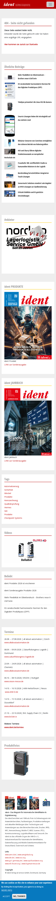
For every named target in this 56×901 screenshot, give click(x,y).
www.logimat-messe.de (31, 863)
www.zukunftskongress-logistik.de (19, 656)
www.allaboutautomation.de (16, 642)
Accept (6, 896)
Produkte (8, 496)
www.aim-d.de (10, 854)
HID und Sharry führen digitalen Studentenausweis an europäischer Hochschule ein (24, 154)
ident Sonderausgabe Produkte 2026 (20, 590)
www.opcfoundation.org (33, 860)
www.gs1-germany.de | (14, 860)
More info (6, 890)
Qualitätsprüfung (11, 504)
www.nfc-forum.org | (13, 863)
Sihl (5, 511)
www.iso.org (21, 857)
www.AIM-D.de (11, 692)
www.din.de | (10, 857)
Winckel (7, 493)
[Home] (16, 4)
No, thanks (19, 896)
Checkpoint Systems (13, 518)
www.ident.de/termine (14, 727)
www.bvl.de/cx (10, 716)
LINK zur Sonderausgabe (15, 364)
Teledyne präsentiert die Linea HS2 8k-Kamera (35, 102)
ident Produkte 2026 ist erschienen (19, 583)
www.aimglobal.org (25, 854)
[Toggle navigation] (50, 4)
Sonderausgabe (19, 460)
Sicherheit (8, 490)
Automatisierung (11, 486)
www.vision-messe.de (13, 681)
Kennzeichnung (11, 500)
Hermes (7, 507)
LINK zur (8, 460)
